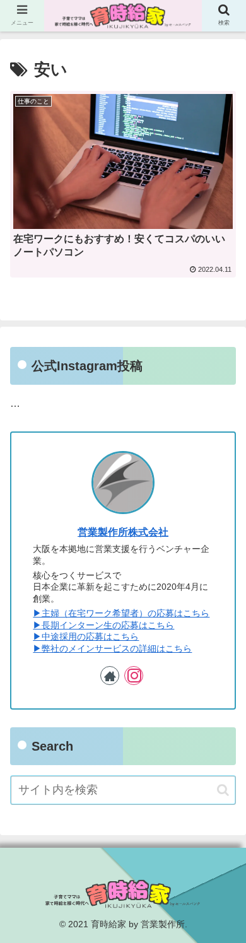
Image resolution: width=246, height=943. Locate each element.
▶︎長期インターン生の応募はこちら (103, 625)
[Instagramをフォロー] (133, 675)
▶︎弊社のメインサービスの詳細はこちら (112, 648)
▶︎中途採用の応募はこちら (86, 636)
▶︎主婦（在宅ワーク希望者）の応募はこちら (121, 613)
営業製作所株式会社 (123, 532)
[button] (223, 790)
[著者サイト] (109, 675)
